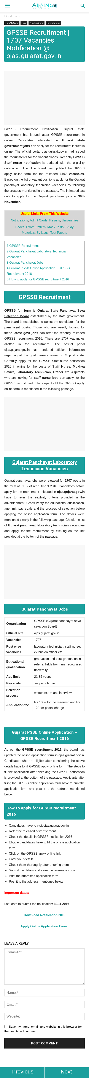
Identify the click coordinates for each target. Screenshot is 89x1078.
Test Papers (58, 232)
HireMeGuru (11, 16)
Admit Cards (39, 220)
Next (66, 1072)
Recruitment (53, 22)
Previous (22, 1072)
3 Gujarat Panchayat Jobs (25, 262)
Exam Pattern (36, 227)
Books (19, 227)
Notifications (36, 22)
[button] (83, 6)
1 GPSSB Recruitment (23, 245)
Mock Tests (55, 227)
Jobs (24, 22)
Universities (70, 220)
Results (54, 220)
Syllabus (43, 232)
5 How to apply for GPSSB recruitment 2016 (38, 279)
